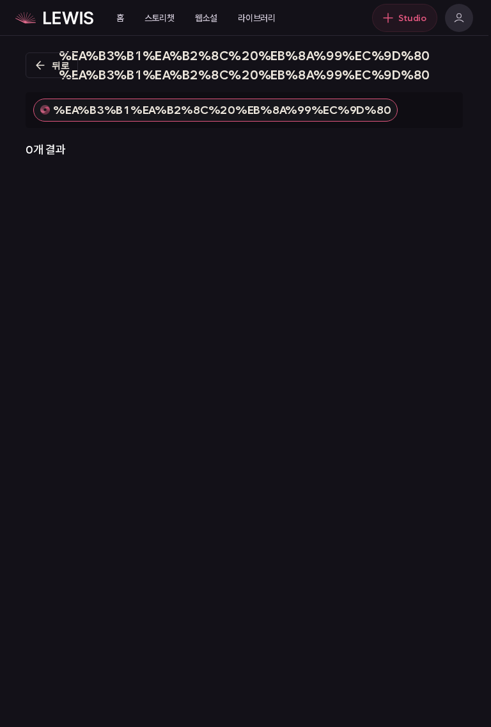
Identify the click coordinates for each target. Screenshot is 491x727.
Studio (412, 18)
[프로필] (459, 18)
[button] (215, 110)
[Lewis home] (54, 18)
